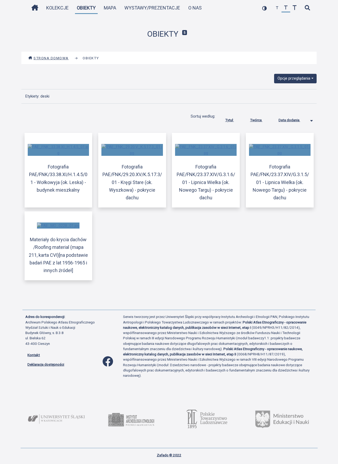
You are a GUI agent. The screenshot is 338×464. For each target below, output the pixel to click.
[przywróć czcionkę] (285, 8)
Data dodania (289, 120)
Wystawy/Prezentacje (152, 8)
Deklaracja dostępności (45, 364)
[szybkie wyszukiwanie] (307, 8)
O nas (195, 8)
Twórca (256, 120)
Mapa (110, 8)
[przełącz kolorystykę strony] (264, 8)
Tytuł (229, 120)
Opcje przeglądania (294, 78)
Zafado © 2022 (169, 455)
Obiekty (86, 8)
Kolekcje (57, 8)
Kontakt (33, 355)
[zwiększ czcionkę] (294, 8)
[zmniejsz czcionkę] (277, 8)
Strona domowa (51, 58)
